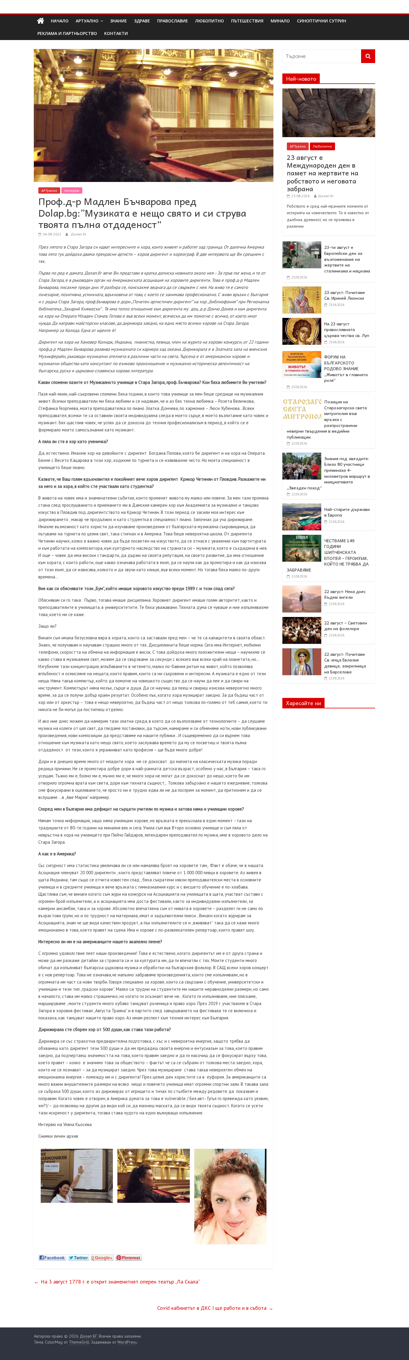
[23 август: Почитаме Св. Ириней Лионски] (301, 289)
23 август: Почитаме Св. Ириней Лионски (344, 295)
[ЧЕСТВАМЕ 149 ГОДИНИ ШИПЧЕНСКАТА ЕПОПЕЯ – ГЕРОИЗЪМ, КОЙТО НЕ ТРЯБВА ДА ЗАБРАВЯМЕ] (301, 538)
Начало (60, 21)
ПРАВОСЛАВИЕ (172, 21)
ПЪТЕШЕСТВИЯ (247, 21)
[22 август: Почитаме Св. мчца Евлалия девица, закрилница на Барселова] (301, 651)
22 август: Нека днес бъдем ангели (345, 594)
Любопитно (322, 146)
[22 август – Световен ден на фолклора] (301, 620)
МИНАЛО (280, 21)
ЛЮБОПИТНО (209, 21)
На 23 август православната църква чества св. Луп (346, 329)
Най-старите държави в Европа (347, 512)
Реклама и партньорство (67, 33)
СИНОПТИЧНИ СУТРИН (321, 21)
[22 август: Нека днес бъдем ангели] (301, 589)
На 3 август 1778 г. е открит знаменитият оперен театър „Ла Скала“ (117, 1281)
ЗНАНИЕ (118, 21)
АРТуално (87, 21)
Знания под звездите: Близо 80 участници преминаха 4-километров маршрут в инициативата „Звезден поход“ (328, 473)
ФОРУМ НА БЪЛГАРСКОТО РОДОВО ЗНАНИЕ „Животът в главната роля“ (346, 368)
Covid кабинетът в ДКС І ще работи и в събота (215, 1307)
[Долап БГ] (40, 21)
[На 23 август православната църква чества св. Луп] (301, 321)
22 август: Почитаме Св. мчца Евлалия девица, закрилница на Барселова (345, 663)
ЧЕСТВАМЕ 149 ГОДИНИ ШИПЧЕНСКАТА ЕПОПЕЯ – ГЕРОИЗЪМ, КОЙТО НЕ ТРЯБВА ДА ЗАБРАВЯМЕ (328, 555)
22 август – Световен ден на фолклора (345, 625)
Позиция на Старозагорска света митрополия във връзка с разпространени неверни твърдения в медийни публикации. (327, 419)
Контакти (116, 33)
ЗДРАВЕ (142, 21)
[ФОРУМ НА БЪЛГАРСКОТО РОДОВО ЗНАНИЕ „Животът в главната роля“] (301, 354)
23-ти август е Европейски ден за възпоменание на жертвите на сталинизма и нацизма (347, 259)
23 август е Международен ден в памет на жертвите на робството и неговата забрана (322, 173)
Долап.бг (79, 234)
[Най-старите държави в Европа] (301, 506)
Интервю (71, 190)
